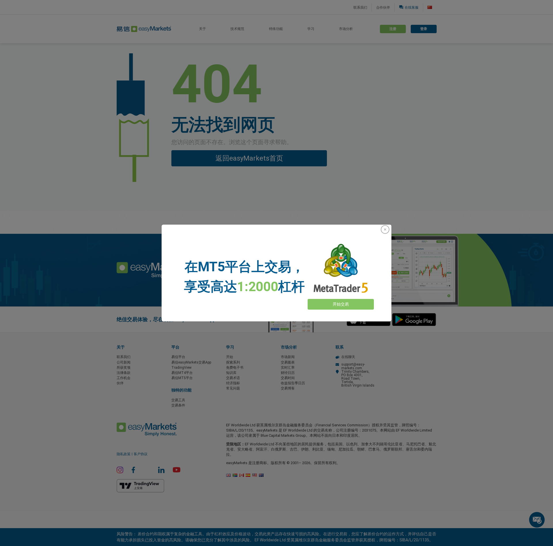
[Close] (385, 229)
